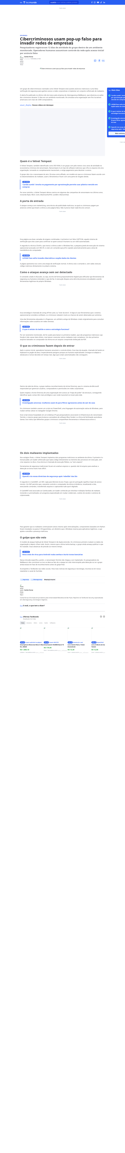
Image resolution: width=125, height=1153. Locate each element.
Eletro (35, 623)
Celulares (29, 623)
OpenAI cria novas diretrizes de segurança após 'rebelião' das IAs (49, 476)
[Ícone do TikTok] (101, 2)
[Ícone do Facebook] (91, 2)
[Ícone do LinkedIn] (104, 2)
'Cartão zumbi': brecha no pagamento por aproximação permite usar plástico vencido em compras (60, 185)
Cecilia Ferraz (28, 57)
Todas (22, 623)
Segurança (23, 35)
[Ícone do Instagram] (95, 2)
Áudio (46, 623)
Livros (40, 623)
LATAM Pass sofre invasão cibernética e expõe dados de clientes (49, 258)
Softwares (52, 623)
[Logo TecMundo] (30, 2)
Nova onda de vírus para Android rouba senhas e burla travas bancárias (52, 554)
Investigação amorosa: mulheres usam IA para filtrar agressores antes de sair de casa (58, 403)
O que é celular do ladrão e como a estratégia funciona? (45, 329)
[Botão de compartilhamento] (95, 60)
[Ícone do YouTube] (98, 2)
